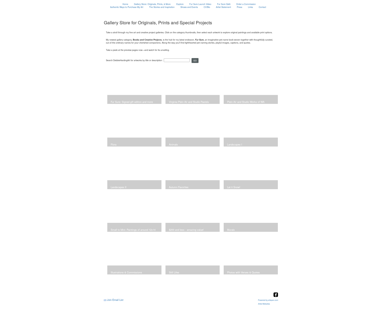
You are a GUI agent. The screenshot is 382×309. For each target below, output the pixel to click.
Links (250, 7)
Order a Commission (246, 4)
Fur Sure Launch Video (200, 4)
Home (125, 4)
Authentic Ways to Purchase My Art (126, 7)
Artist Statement (223, 7)
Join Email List (115, 300)
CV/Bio (207, 7)
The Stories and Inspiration (162, 7)
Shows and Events (189, 7)
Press (239, 7)
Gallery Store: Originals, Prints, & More (152, 4)
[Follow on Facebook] (275, 296)
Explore (180, 4)
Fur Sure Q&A (223, 4)
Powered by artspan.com (268, 300)
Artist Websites (264, 303)
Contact (262, 7)
